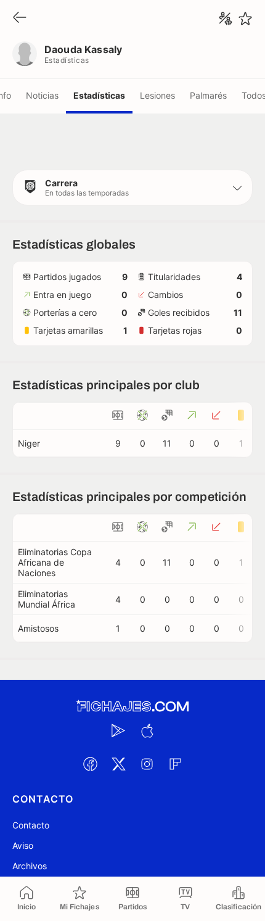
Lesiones (157, 95)
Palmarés (208, 95)
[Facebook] (90, 763)
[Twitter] (118, 763)
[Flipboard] (175, 763)
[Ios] (146, 730)
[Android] (118, 730)
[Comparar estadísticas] (225, 18)
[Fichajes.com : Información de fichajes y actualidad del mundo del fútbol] (132, 707)
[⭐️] (245, 18)
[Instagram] (146, 763)
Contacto (30, 825)
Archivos (29, 866)
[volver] (19, 18)
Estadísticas (99, 95)
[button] (132, 187)
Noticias (42, 95)
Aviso (22, 845)
